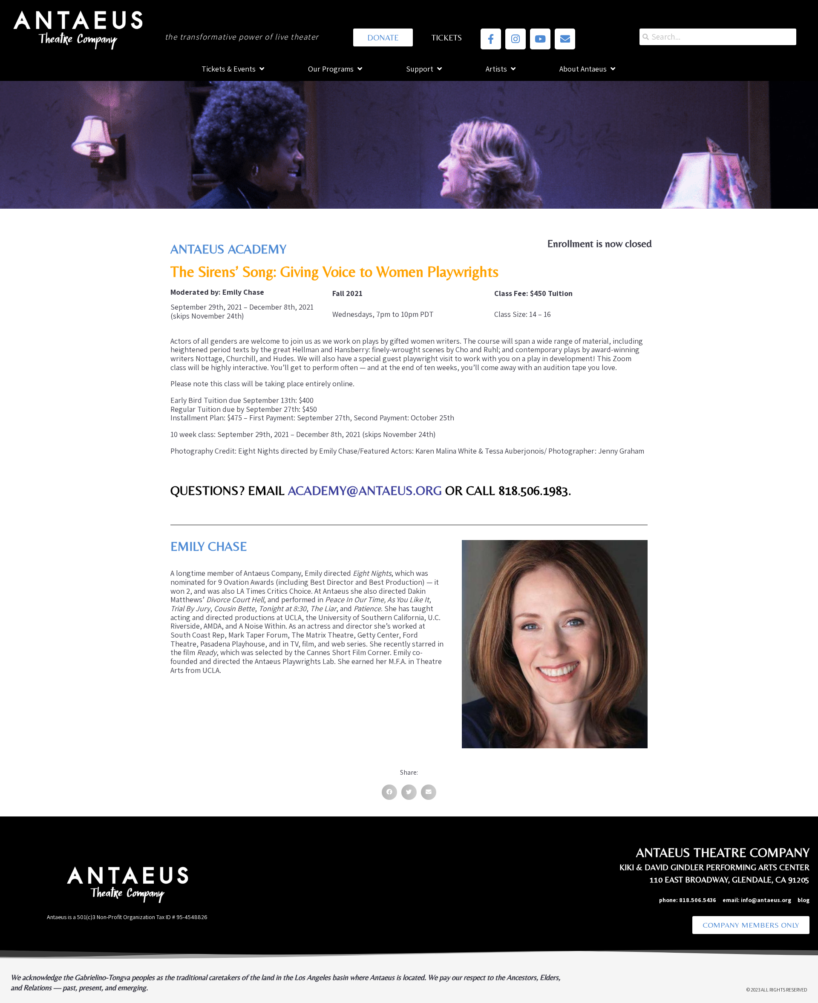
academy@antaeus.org (366, 490)
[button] (389, 792)
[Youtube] (540, 39)
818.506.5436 (697, 900)
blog (803, 900)
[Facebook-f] (491, 39)
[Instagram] (515, 39)
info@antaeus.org (769, 900)
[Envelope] (565, 39)
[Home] (77, 28)
